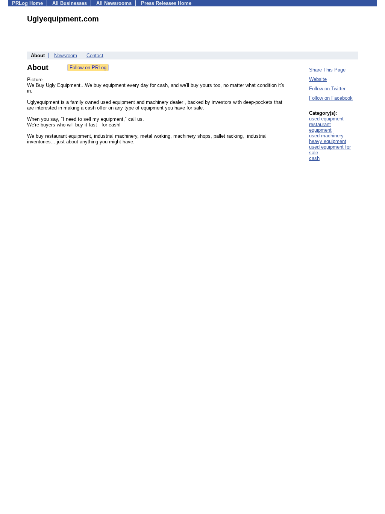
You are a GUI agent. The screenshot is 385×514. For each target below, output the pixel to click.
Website (318, 79)
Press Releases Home (166, 3)
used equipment (326, 119)
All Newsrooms (114, 3)
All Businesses (69, 3)
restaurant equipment (320, 127)
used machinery (326, 135)
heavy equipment (327, 141)
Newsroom (65, 55)
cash (314, 158)
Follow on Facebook (331, 98)
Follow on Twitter (327, 88)
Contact (94, 55)
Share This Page (327, 70)
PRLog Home (27, 3)
